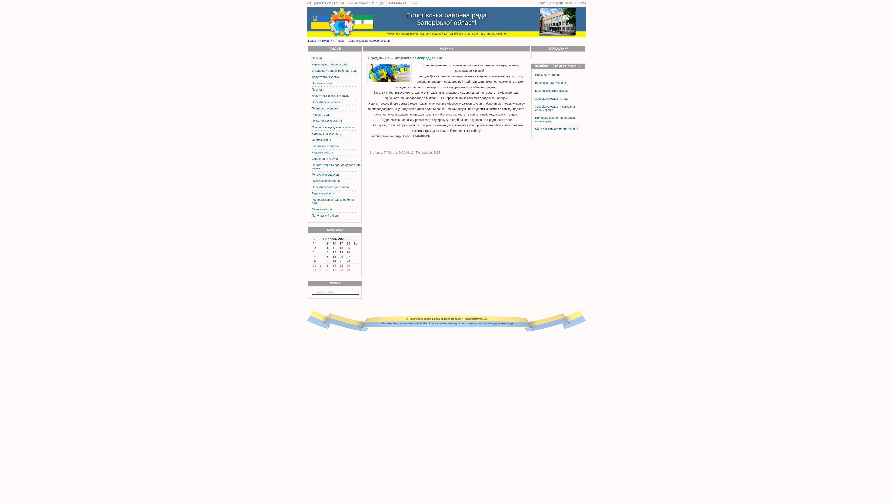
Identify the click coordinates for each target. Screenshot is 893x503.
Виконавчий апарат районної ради (334, 70)
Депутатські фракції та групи (331, 96)
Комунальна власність (326, 133)
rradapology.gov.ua (476, 318)
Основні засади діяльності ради (333, 127)
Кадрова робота (322, 152)
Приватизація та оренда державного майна (336, 166)
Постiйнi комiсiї (322, 83)
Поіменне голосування (327, 121)
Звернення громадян (326, 146)
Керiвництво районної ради (330, 64)
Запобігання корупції (325, 158)
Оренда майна (321, 140)
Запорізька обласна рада (551, 98)
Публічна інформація (326, 181)
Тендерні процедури (325, 174)
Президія (318, 89)
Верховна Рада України (550, 83)
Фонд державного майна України (557, 129)
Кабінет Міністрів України (552, 90)
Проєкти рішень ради (326, 102)
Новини (327, 40)
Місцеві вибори (322, 209)
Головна (313, 40)
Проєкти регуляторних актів (330, 187)
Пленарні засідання (325, 108)
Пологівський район (325, 215)
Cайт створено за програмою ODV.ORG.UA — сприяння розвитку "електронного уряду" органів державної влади (446, 323)
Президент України (547, 75)
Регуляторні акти (323, 193)
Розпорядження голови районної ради (333, 201)
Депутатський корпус (326, 77)
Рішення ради (321, 114)
